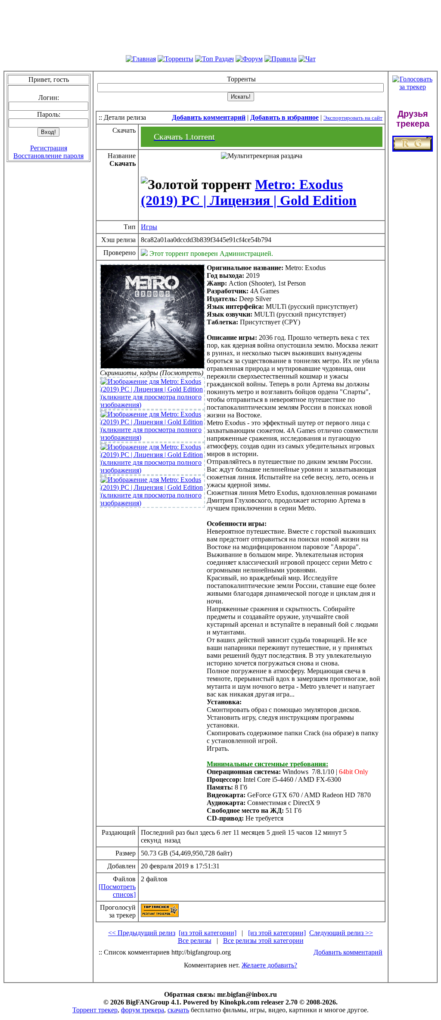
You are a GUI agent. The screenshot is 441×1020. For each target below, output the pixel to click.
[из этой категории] (207, 932)
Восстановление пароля (48, 155)
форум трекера (142, 1010)
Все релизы (194, 940)
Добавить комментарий (348, 952)
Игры (149, 226)
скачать (178, 1010)
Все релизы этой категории (263, 940)
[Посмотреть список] (117, 890)
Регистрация (48, 148)
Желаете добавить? (269, 965)
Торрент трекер (95, 1010)
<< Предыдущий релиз (141, 932)
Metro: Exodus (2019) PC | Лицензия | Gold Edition (249, 192)
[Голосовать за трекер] (412, 86)
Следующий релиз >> (341, 932)
